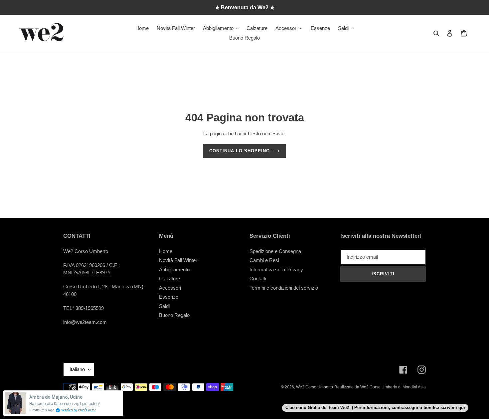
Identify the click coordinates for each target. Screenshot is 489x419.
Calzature (169, 278)
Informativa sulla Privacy (276, 269)
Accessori (170, 288)
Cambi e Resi (264, 260)
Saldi (164, 306)
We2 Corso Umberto (314, 387)
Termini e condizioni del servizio (283, 288)
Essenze (168, 297)
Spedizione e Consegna (275, 251)
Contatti (257, 278)
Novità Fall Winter (178, 260)
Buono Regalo (174, 315)
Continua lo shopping (239, 150)
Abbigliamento (174, 269)
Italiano (77, 369)
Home (165, 251)
